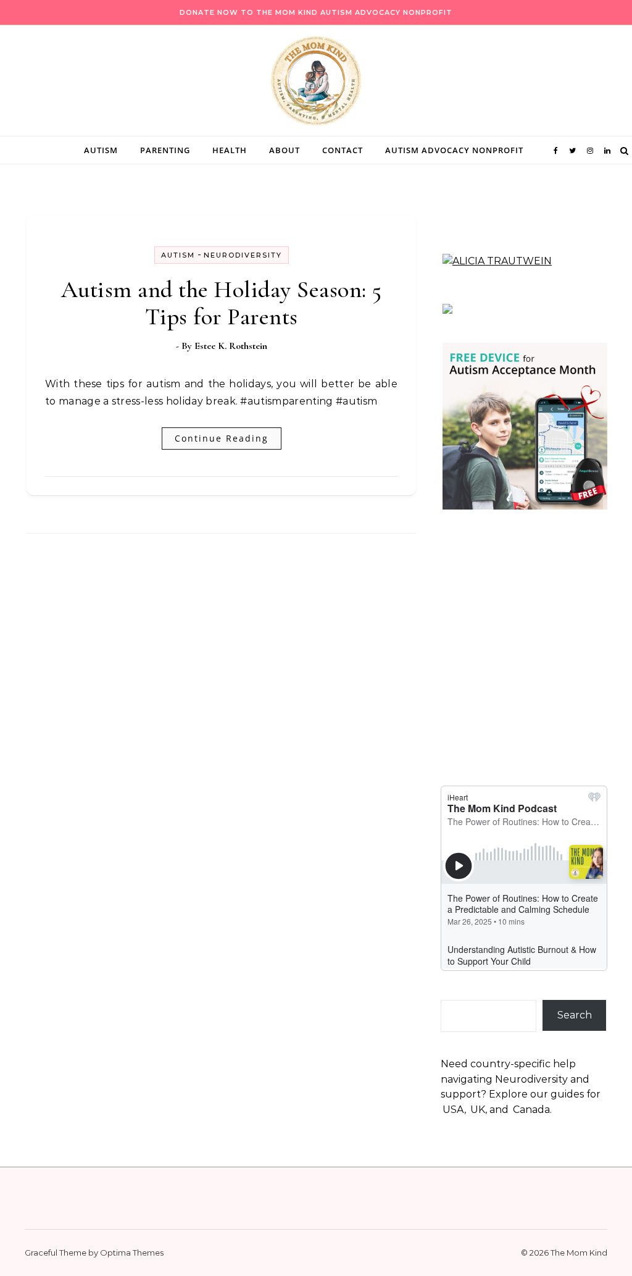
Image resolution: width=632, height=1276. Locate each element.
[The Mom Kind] (316, 84)
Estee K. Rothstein (230, 346)
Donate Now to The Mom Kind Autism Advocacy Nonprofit (316, 12)
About (284, 150)
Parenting (165, 150)
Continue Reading (221, 438)
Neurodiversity (243, 255)
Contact (342, 150)
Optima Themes (132, 1252)
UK (477, 1109)
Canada (531, 1109)
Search (574, 1015)
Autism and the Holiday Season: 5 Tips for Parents (221, 303)
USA (453, 1109)
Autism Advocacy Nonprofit (454, 150)
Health (229, 150)
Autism (101, 150)
